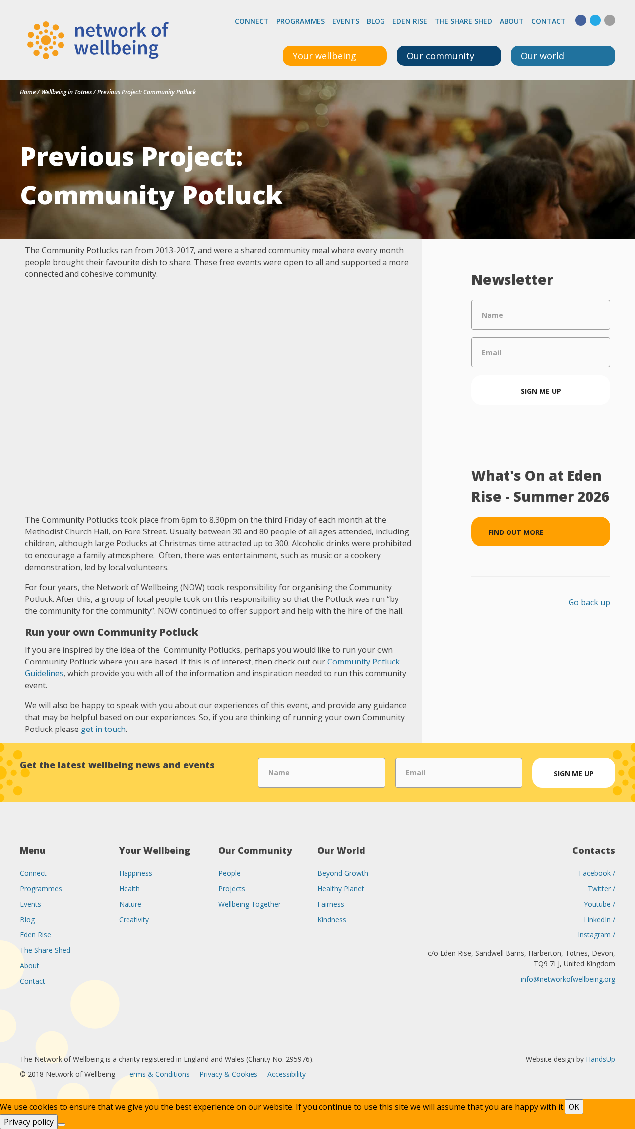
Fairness (331, 904)
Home (28, 92)
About (512, 21)
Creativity (134, 919)
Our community (440, 56)
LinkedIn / (599, 919)
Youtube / (599, 904)
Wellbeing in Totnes (66, 92)
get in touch (103, 729)
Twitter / (601, 888)
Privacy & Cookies (228, 1074)
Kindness (332, 919)
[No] (61, 1124)
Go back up (589, 602)
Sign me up (541, 391)
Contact (548, 21)
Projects (231, 888)
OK (574, 1106)
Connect (252, 21)
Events (345, 21)
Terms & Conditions (157, 1074)
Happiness (135, 873)
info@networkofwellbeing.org (568, 979)
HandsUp (600, 1058)
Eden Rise (409, 21)
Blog (376, 21)
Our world (542, 56)
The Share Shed (463, 21)
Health (129, 888)
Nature (130, 904)
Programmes (300, 21)
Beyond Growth (343, 873)
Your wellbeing (324, 56)
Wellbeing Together (249, 904)
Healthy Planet (341, 888)
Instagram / (596, 934)
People (229, 873)
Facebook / (597, 873)
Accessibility (286, 1074)
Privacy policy (29, 1121)
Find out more (516, 532)
